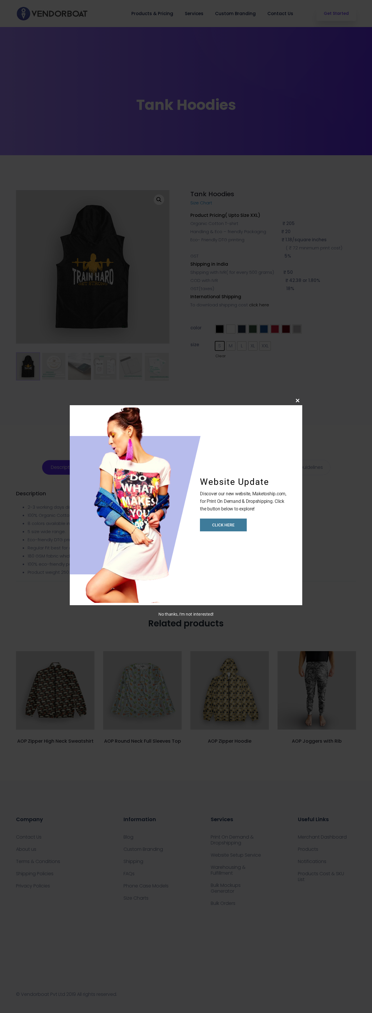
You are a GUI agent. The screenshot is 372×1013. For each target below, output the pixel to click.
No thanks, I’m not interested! (186, 614)
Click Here (223, 525)
